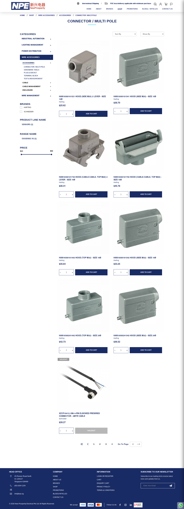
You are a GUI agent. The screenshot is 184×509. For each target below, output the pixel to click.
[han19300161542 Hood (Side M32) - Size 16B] (138, 228)
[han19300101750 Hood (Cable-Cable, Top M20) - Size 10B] (138, 147)
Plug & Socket (30, 73)
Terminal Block (31, 76)
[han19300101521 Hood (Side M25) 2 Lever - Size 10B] (83, 66)
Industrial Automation (33, 39)
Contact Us (58, 497)
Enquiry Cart (103, 483)
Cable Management (31, 86)
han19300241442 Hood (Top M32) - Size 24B (80, 335)
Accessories (65, 15)
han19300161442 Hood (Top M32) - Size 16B (80, 257)
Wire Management (30, 96)
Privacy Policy (103, 487)
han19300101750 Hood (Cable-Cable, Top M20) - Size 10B (138, 178)
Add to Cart (91, 114)
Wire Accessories (46, 15)
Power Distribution (31, 51)
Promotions (58, 490)
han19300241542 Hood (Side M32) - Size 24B (135, 335)
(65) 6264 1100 (20, 486)
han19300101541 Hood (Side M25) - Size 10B (135, 96)
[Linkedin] (131, 505)
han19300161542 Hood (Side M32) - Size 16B (135, 257)
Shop (31, 15)
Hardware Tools (31, 70)
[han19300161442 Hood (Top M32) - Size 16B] (83, 228)
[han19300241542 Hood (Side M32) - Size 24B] (138, 305)
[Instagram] (125, 505)
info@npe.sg (19, 494)
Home (22, 15)
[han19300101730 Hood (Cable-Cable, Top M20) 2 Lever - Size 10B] (83, 147)
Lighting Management (32, 45)
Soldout (63, 359)
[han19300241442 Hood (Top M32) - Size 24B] (83, 305)
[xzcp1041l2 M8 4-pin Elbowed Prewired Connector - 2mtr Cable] (83, 383)
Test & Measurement (33, 79)
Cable (25, 83)
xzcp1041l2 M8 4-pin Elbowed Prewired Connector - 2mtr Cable (79, 414)
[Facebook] (120, 505)
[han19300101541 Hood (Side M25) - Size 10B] (138, 66)
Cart (99, 480)
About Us (57, 480)
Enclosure (27, 90)
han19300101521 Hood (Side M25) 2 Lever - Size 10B (82, 97)
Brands (56, 483)
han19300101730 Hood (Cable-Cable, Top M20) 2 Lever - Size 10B (83, 178)
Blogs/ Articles (60, 494)
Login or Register (105, 476)
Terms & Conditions (105, 490)
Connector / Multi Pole (86, 15)
